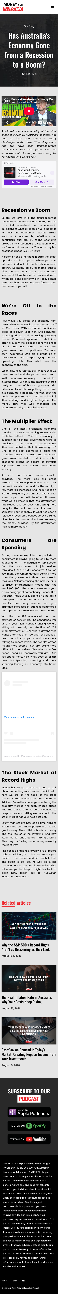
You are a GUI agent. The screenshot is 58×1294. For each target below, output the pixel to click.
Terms (14, 1280)
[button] (52, 7)
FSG (23, 1280)
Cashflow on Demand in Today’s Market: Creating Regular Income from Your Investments (29, 1054)
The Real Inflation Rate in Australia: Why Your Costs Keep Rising (27, 999)
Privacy (4, 1280)
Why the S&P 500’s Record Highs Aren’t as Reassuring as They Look (26, 947)
